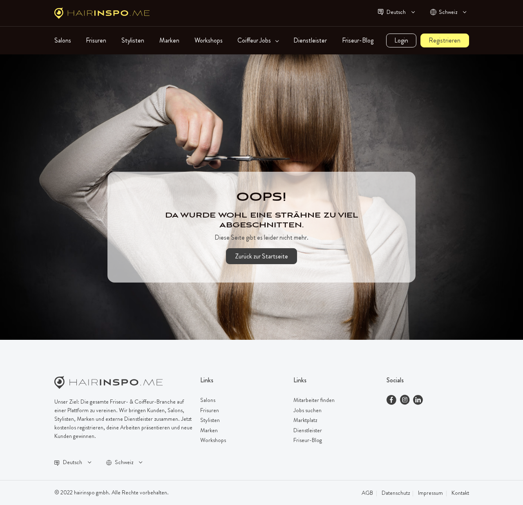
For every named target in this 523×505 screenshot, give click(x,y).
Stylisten (132, 40)
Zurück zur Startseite (261, 256)
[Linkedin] (418, 401)
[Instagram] (405, 401)
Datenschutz (396, 493)
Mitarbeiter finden (314, 400)
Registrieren (444, 40)
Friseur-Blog (357, 40)
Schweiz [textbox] (448, 12)
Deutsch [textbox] (396, 12)
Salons (62, 40)
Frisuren (96, 40)
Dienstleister (310, 40)
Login (401, 40)
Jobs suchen (307, 410)
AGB (367, 493)
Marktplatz (305, 420)
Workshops (208, 40)
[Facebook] (391, 401)
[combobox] (400, 13)
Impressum (430, 493)
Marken (169, 40)
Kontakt (460, 493)
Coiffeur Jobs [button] (254, 40)
